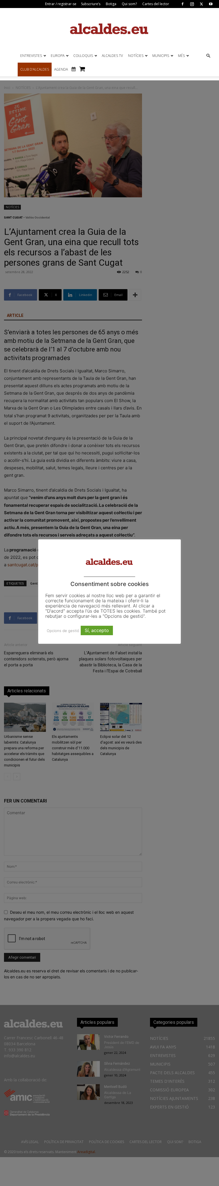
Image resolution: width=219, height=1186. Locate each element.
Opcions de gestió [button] (63, 630)
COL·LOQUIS (83, 55)
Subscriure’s (90, 3)
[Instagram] (192, 4)
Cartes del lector (155, 3)
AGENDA (61, 69)
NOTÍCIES (135, 55)
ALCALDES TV (112, 55)
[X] (201, 4)
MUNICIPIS (160, 55)
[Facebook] (182, 4)
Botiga (111, 3)
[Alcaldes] (109, 28)
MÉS (181, 55)
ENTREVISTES (31, 55)
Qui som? (129, 3)
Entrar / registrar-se (60, 3)
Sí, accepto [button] (97, 630)
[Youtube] (210, 4)
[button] (208, 56)
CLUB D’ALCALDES (34, 69)
